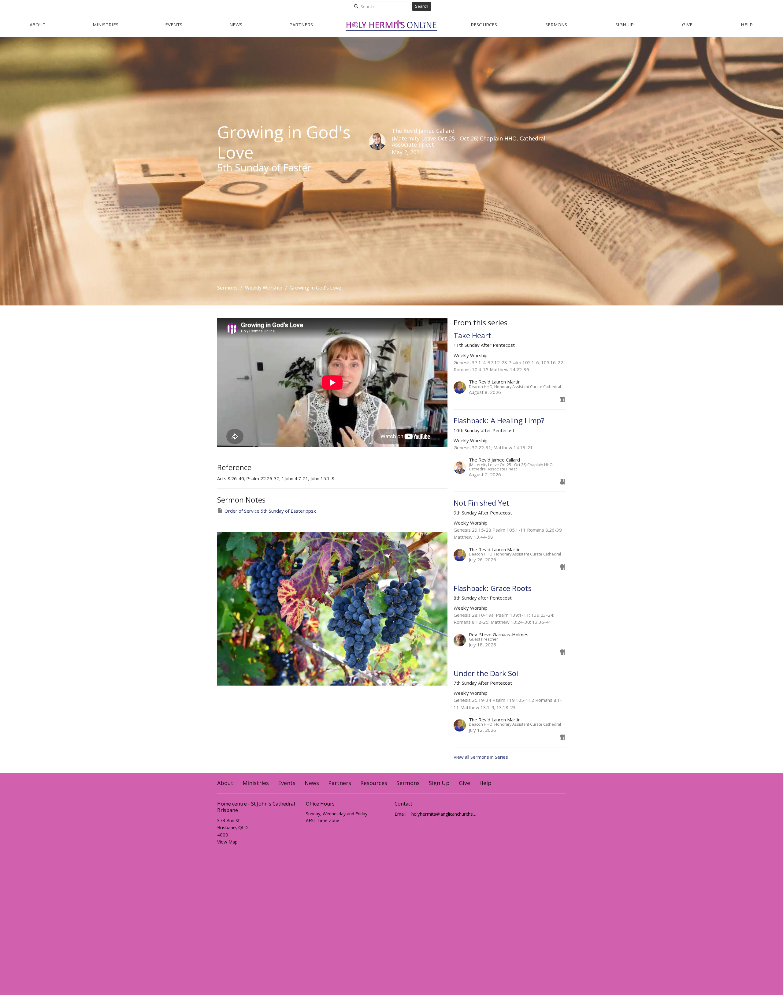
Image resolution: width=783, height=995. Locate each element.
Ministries (105, 24)
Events (173, 24)
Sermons (556, 24)
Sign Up (624, 24)
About (38, 24)
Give (687, 24)
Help (747, 24)
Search (421, 6)
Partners (301, 24)
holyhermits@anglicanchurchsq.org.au (444, 814)
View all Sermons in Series (481, 757)
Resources (484, 24)
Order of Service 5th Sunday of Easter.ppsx (270, 511)
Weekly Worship (263, 287)
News (235, 24)
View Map (227, 842)
